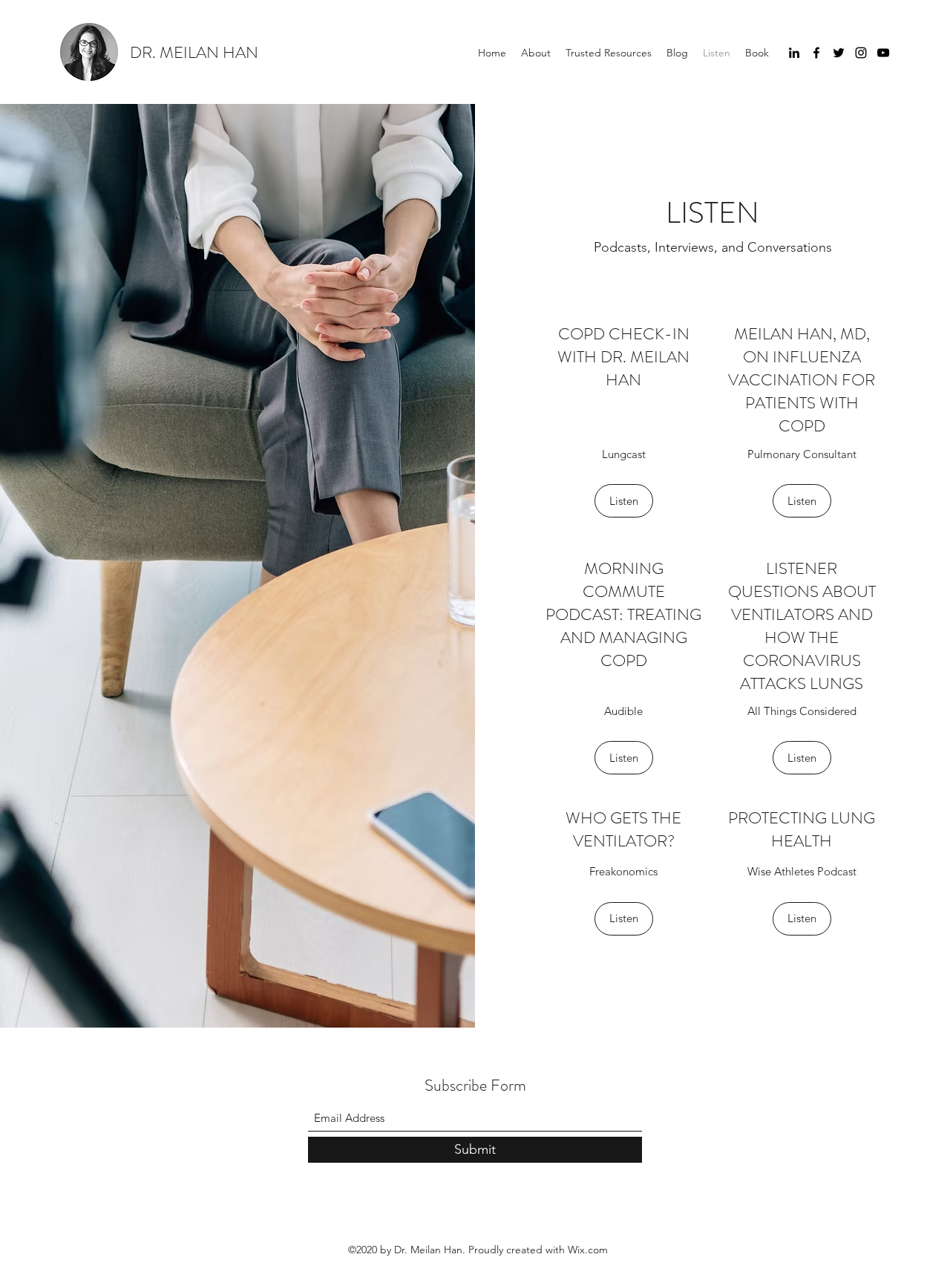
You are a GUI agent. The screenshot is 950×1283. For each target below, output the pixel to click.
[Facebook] (816, 52)
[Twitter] (838, 52)
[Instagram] (861, 52)
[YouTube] (883, 52)
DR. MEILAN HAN (194, 52)
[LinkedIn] (794, 52)
